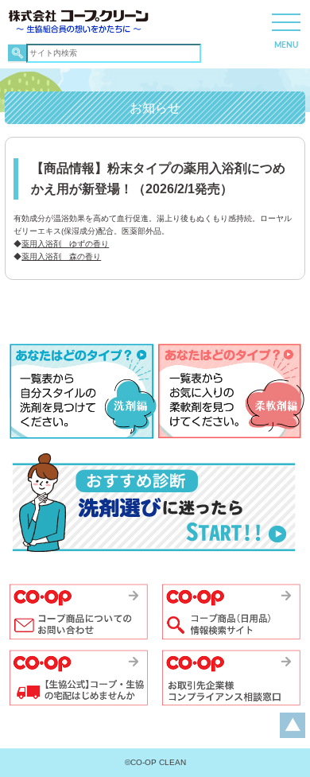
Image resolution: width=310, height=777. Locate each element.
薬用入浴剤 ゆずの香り (65, 243)
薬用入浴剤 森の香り (61, 256)
